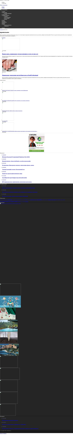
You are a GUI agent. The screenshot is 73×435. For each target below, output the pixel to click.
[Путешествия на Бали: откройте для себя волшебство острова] (9, 331)
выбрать (10, 199)
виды (1, 199)
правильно (46, 199)
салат (21, 201)
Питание (3, 21)
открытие (43, 199)
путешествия (13, 201)
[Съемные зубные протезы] (10, 295)
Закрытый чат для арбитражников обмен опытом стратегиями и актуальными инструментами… (19, 131)
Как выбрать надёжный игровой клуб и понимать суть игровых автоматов (15, 100)
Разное (3, 24)
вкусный (3, 199)
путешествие (4, 201)
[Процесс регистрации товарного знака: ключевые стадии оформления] (8, 89)
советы (26, 201)
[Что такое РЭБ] (8, 120)
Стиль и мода (4, 14)
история (23, 199)
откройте (39, 199)
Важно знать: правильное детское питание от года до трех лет (20, 54)
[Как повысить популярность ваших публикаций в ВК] (10, 307)
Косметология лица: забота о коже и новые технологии (12, 110)
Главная (3, 11)
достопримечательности (18, 199)
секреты (23, 201)
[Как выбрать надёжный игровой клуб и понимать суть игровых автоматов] (8, 99)
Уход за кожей (6, 18)
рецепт (19, 201)
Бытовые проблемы (7, 13)
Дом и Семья (4, 12)
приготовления (63, 199)
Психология (4, 22)
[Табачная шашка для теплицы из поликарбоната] (9, 343)
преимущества (51, 199)
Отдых (3, 20)
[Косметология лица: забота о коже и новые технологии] (8, 109)
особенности (33, 199)
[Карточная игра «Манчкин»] (9, 391)
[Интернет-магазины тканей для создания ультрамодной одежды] (8, 319)
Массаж (5, 19)
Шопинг (3, 23)
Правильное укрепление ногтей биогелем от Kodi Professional (20, 75)
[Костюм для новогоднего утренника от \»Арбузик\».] (10, 379)
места (28, 199)
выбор (6, 199)
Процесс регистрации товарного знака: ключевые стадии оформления (15, 90)
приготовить (58, 199)
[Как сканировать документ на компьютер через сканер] (8, 415)
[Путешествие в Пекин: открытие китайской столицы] (9, 403)
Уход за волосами (7, 17)
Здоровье (6, 16)
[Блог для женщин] (3, 5)
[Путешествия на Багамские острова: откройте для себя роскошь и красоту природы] (9, 355)
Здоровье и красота (5, 15)
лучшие (26, 199)
